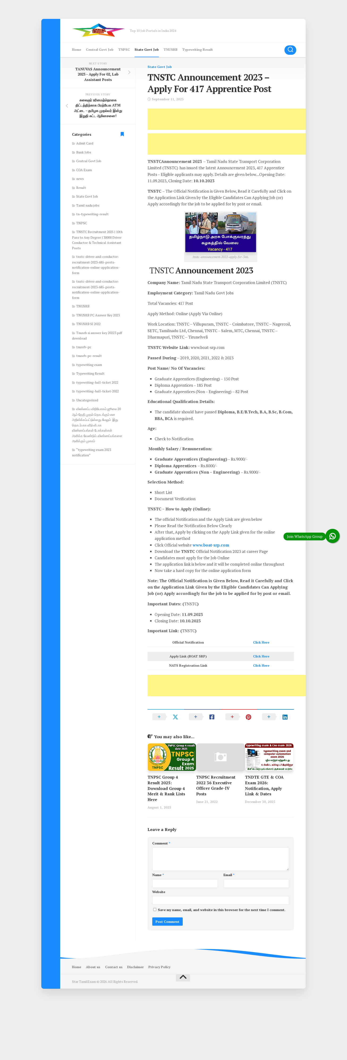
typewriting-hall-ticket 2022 (97, 382)
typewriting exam (89, 364)
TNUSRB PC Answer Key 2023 (98, 315)
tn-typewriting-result (92, 214)
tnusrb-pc (83, 347)
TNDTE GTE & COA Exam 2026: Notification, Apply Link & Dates (264, 785)
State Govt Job (147, 49)
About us (93, 967)
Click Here (261, 642)
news (80, 178)
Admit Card (84, 143)
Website (158, 892)
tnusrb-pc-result (89, 355)
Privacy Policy (159, 967)
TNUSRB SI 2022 (88, 324)
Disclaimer (135, 967)
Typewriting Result (197, 49)
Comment (161, 843)
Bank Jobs (83, 152)
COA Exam (84, 170)
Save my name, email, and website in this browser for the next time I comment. (221, 909)
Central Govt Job (100, 49)
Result (81, 187)
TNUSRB (171, 49)
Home (76, 49)
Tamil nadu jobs (87, 205)
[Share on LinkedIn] (275, 716)
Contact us (114, 967)
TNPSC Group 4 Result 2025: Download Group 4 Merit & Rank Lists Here (166, 788)
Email (229, 875)
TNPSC (124, 49)
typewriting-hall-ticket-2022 (97, 391)
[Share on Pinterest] (239, 716)
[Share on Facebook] (202, 716)
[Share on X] (166, 716)
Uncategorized (87, 400)
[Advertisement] (233, 119)
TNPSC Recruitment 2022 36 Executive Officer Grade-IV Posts (215, 785)
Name (158, 875)
